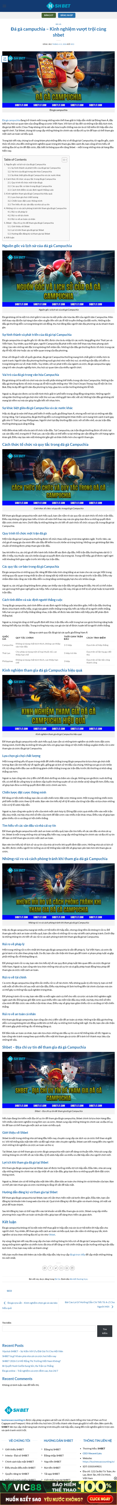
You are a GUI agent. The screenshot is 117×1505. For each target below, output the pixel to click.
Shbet (52, 1234)
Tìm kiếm (6, 1322)
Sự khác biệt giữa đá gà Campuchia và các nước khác (36, 175)
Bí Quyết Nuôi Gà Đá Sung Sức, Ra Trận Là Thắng (27, 1365)
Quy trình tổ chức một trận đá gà (26, 182)
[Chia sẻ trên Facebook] (50, 1268)
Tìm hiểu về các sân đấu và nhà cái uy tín (30, 204)
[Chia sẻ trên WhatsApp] (44, 1268)
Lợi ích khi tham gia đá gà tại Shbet (27, 230)
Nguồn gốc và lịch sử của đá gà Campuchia (26, 164)
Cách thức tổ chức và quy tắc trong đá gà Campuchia (31, 179)
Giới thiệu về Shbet (20, 226)
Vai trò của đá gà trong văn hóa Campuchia (31, 171)
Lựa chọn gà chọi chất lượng (24, 197)
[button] (4, 6)
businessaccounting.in (13, 1419)
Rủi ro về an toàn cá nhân (23, 219)
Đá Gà (58, 24)
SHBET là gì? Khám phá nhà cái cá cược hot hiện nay (29, 1356)
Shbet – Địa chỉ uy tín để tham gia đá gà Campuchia (30, 223)
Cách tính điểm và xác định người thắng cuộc (32, 190)
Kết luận (10, 237)
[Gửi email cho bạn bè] (61, 1268)
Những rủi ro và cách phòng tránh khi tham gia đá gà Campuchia (36, 208)
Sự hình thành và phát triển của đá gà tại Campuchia (35, 168)
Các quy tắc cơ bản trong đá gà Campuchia (31, 186)
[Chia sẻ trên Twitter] (55, 1268)
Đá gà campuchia (11, 120)
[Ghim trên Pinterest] (66, 1268)
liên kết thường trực (79, 1279)
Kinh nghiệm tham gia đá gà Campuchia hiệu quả (29, 193)
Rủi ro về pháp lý (19, 212)
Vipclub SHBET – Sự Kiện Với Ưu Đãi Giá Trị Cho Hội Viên (32, 1351)
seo (72, 44)
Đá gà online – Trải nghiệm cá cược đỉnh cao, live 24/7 (30, 1370)
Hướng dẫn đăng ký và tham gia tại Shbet (30, 233)
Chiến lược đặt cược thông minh (26, 201)
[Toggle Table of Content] (63, 159)
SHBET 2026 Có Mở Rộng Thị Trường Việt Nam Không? (31, 1360)
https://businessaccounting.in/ (99, 1461)
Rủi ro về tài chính (20, 215)
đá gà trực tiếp (77, 1254)
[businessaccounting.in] (58, 6)
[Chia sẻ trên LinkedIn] (72, 1268)
